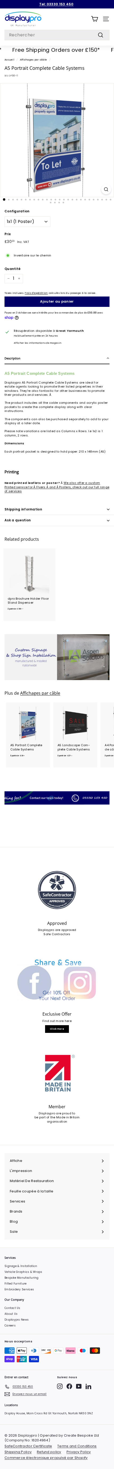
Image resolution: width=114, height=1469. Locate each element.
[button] (57, 358)
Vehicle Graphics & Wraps (23, 1272)
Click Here (57, 1028)
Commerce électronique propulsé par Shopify (46, 1457)
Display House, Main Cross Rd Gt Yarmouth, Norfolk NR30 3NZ (49, 1413)
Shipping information (23, 509)
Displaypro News (17, 1320)
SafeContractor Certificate (28, 1446)
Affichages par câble (33, 59)
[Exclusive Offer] (57, 981)
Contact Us (12, 1308)
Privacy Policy (79, 1451)
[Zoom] (106, 189)
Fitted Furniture (16, 1284)
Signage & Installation (21, 1266)
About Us (11, 1314)
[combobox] (57, 35)
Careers (10, 1326)
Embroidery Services (19, 1289)
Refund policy (49, 1451)
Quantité (12, 269)
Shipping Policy (18, 1451)
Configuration (17, 211)
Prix (8, 234)
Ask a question (18, 520)
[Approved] (57, 890)
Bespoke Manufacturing (22, 1278)
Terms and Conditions (77, 1446)
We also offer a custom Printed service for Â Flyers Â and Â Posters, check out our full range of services (57, 487)
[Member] (57, 1073)
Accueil (9, 59)
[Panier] (94, 19)
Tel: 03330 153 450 (56, 4)
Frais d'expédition (36, 293)
